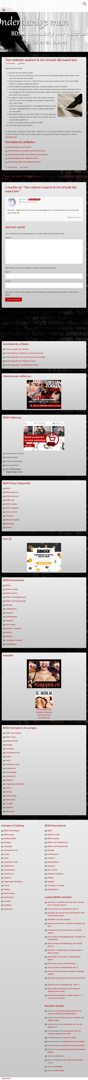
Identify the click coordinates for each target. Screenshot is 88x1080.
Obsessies (9, 621)
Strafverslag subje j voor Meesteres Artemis (24, 162)
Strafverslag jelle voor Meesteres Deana (23, 158)
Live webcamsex (44, 718)
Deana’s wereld (11, 512)
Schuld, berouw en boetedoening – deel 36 (63, 985)
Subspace (9, 636)
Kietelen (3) (60, 1056)
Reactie (8, 238)
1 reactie (25, 167)
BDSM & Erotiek (12, 589)
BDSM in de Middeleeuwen (16, 597)
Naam (8, 272)
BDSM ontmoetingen (13, 733)
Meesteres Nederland (44, 712)
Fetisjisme (9, 613)
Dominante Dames (13, 753)
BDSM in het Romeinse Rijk (16, 601)
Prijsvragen (10, 524)
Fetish (8, 761)
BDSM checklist (11, 593)
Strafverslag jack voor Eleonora (19, 147)
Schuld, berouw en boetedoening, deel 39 (63, 909)
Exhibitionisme (11, 609)
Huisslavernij (10, 776)
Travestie (9, 804)
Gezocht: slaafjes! (69, 1038)
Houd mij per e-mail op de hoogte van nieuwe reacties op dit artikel (30, 268)
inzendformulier (11, 137)
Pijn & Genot (10, 625)
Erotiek (8, 757)
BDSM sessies (11, 737)
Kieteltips (59, 1067)
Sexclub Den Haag (44, 715)
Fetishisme (10, 516)
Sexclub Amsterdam (44, 710)
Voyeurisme (10, 811)
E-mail (8, 281)
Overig (8, 788)
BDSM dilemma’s (12, 492)
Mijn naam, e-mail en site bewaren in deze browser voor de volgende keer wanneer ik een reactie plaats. (41, 293)
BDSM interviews (12, 496)
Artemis (22, 63)
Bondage (9, 605)
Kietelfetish (60, 1071)
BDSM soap (10, 500)
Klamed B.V (6, 1079)
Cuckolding (10, 749)
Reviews (9, 528)
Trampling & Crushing (14, 640)
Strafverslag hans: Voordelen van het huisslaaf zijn (26, 151)
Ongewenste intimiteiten (15, 784)
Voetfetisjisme (11, 644)
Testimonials (10, 800)
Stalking (9, 632)
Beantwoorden (75, 217)
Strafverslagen (12, 167)
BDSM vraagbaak (12, 508)
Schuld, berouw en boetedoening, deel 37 (63, 967)
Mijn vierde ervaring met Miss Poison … (62, 964)
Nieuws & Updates (12, 520)
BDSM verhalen (11, 504)
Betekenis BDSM (12, 741)
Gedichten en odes (12, 764)
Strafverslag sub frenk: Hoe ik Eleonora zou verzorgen (28, 155)
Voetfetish (9, 808)
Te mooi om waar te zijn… (75, 176)
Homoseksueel (11, 772)
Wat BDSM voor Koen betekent (59, 920)
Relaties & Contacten (13, 629)
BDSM (8, 488)
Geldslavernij (10, 768)
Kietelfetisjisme (11, 617)
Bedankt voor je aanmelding (73, 1042)
